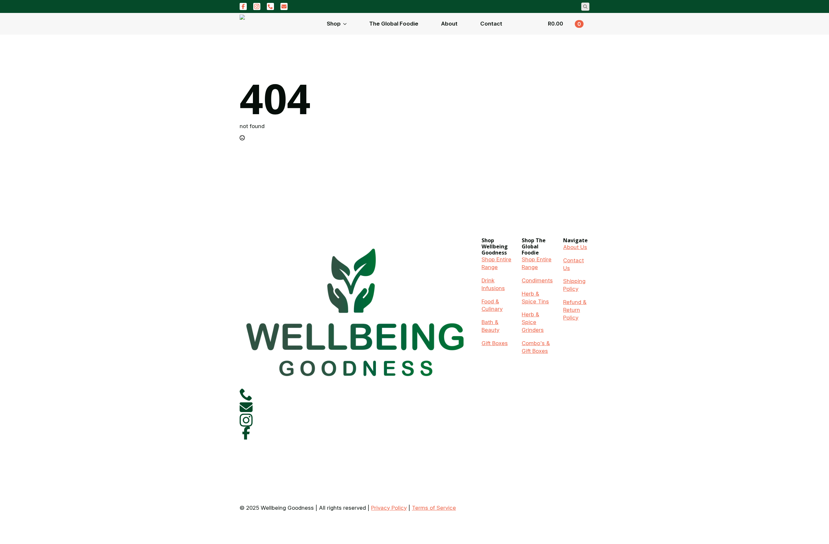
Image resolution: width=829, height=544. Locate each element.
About (449, 23)
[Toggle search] (585, 7)
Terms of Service (434, 508)
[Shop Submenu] (347, 24)
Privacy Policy (389, 508)
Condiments (537, 280)
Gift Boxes (495, 343)
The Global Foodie (393, 23)
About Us (575, 247)
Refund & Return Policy (574, 310)
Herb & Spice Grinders (533, 322)
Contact (491, 23)
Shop (334, 23)
